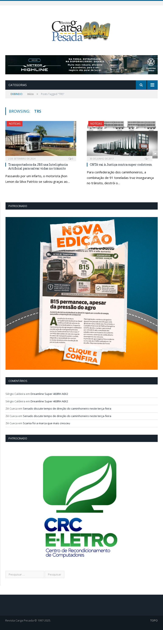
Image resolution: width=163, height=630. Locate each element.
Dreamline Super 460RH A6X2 (49, 394)
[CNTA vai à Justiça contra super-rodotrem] (122, 139)
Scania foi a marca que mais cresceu (46, 423)
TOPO (154, 620)
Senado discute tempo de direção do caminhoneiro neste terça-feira (67, 408)
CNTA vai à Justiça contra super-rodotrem (121, 165)
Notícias (14, 123)
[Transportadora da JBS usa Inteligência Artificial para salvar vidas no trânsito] (40, 139)
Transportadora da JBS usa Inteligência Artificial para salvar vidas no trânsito (38, 166)
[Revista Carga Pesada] (81, 30)
